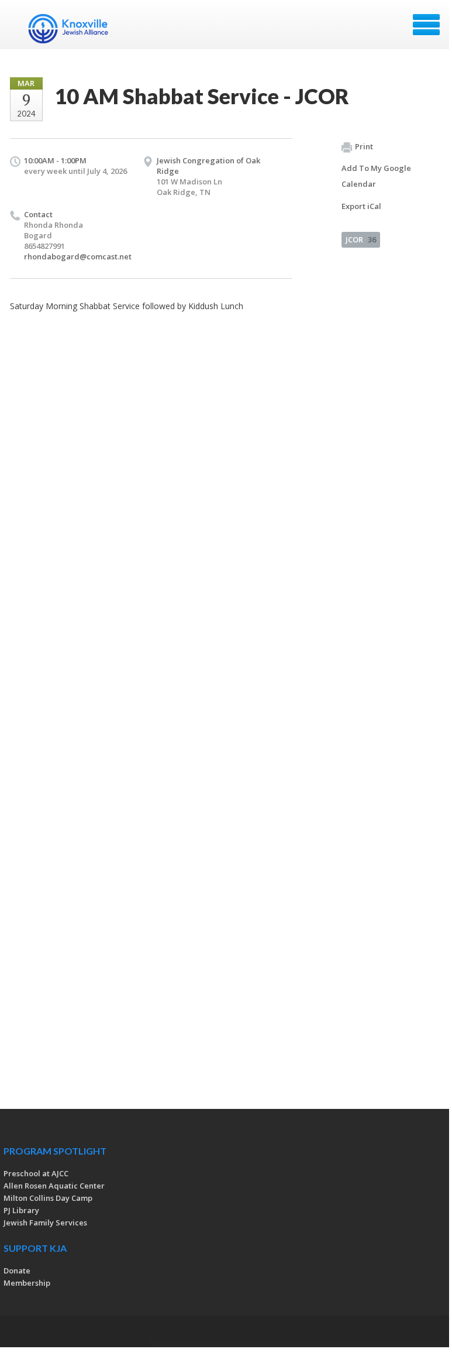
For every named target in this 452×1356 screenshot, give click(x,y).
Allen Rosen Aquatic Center (54, 1185)
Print (364, 146)
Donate (17, 1270)
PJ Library (21, 1210)
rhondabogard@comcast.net (78, 256)
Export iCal (361, 206)
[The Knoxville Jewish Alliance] (75, 28)
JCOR (361, 239)
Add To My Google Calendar (376, 176)
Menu (426, 24)
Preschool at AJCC (36, 1173)
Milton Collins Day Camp (48, 1198)
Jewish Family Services (45, 1222)
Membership (27, 1283)
